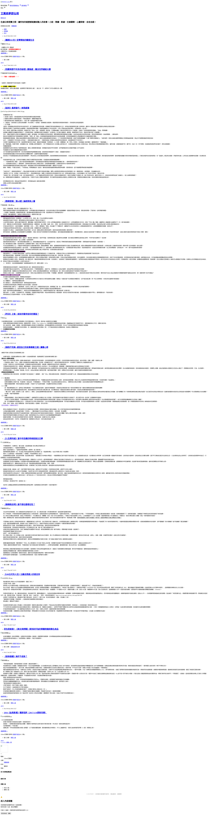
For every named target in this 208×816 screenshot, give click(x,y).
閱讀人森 (13, 429)
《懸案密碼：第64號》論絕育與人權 (19, 201)
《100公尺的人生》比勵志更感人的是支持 (22, 574)
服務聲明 (119, 794)
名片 (5, 33)
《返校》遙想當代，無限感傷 (16, 108)
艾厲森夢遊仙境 (10, 13)
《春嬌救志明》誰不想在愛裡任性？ (19, 504)
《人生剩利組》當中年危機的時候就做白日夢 (23, 438)
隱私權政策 (113, 794)
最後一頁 (9, 742)
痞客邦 (15, 56)
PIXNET (92, 794)
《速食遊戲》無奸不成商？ (15, 656)
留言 (18, 56)
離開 (9, 813)
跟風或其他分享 (15, 646)
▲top (2, 62)
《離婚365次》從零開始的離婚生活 (19, 40)
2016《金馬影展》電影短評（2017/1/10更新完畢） (25, 713)
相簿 (5, 29)
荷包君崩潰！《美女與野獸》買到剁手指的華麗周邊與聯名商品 (31, 629)
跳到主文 (3, 18)
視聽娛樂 (14, 26)
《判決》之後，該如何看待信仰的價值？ (21, 314)
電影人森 (13, 98)
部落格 (6, 31)
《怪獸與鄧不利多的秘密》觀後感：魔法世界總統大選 (27, 69)
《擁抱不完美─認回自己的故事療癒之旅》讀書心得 (26, 347)
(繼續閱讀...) (4, 53)
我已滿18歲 (4, 813)
